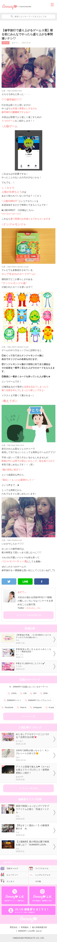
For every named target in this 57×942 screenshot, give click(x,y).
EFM (46, 693)
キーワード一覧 (28, 716)
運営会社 (13, 927)
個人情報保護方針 (39, 927)
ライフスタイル (41, 868)
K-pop (51, 707)
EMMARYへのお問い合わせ (30, 931)
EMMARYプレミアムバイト (40, 700)
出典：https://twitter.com (12, 91)
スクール (5, 43)
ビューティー (12, 875)
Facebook (9, 707)
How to (23, 707)
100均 (13, 693)
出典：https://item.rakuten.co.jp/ (15, 267)
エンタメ (10, 881)
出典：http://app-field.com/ (13, 445)
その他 (38, 881)
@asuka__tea (33, 608)
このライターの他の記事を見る (28, 615)
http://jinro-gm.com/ (11, 213)
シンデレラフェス (42, 875)
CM (24, 693)
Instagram (37, 707)
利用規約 (24, 927)
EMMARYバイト (14, 700)
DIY (35, 693)
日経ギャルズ (12, 868)
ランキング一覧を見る (28, 788)
